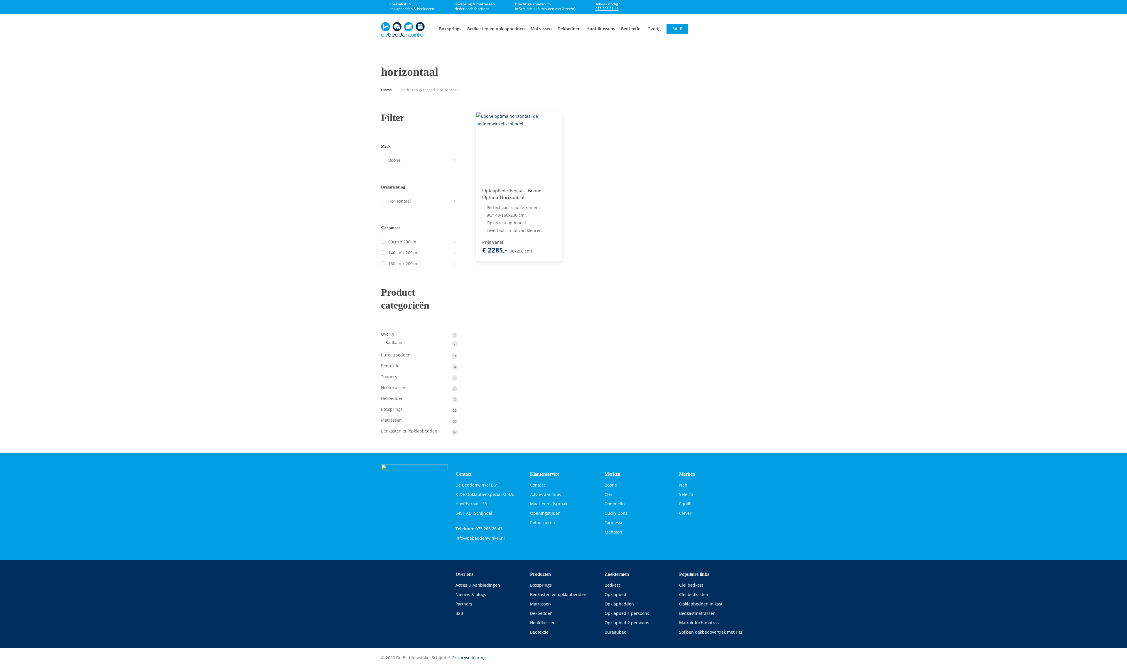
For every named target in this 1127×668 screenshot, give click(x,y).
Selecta (686, 494)
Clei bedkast (691, 585)
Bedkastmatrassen (697, 613)
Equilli (685, 504)
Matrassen (540, 604)
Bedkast (612, 585)
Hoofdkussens (544, 622)
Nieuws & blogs (470, 594)
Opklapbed (615, 594)
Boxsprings (541, 585)
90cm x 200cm (402, 242)
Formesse (614, 522)
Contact (537, 485)
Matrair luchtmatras (699, 622)
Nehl (684, 485)
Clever (685, 513)
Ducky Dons (616, 513)
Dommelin (615, 504)
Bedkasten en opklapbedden (558, 594)
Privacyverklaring (469, 657)
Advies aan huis (545, 494)
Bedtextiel (540, 632)
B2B (459, 613)
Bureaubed (616, 632)
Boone (394, 160)
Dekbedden (541, 613)
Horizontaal (399, 201)
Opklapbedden (619, 604)
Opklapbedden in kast (701, 604)
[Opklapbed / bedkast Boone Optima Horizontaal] (519, 146)
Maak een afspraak (548, 504)
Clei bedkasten (693, 594)
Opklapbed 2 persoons (627, 622)
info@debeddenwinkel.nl (480, 538)
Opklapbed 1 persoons (627, 613)
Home (386, 89)
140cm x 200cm (403, 252)
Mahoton (613, 532)
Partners (463, 604)
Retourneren (542, 522)
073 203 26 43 (607, 8)
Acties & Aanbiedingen (477, 585)
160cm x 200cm (403, 263)
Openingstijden (545, 513)
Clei (608, 494)
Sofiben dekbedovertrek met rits (710, 632)
